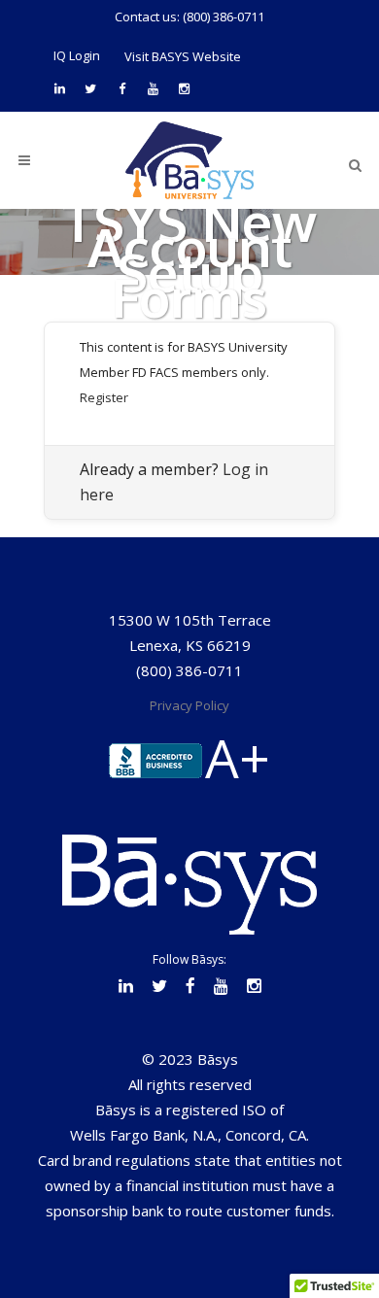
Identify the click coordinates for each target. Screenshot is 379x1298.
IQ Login (76, 55)
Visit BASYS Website (182, 56)
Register (104, 397)
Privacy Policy (189, 705)
